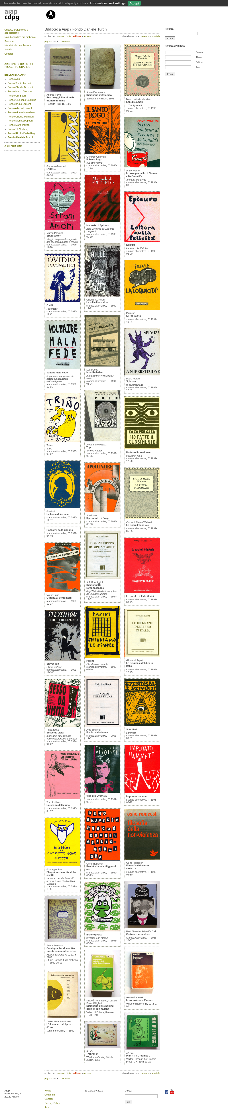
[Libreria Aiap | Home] (25, 15)
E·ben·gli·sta (94, 934)
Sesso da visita (55, 732)
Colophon (50, 1094)
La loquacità (133, 315)
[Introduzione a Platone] (142, 993)
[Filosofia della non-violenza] (142, 858)
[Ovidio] (62, 301)
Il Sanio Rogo (94, 159)
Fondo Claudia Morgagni (21, 116)
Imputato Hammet (136, 796)
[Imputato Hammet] (142, 792)
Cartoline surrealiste (138, 934)
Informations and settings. (108, 3)
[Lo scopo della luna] (62, 798)
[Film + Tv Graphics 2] (142, 1049)
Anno (198, 67)
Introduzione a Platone (139, 1000)
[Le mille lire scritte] (102, 295)
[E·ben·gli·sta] (102, 930)
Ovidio (50, 305)
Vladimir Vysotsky (96, 796)
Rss (47, 1107)
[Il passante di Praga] (102, 511)
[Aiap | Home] (51, 21)
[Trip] (102, 440)
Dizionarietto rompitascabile (95, 586)
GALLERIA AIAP (13, 146)
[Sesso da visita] (62, 726)
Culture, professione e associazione (16, 31)
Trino (50, 445)
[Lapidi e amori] (142, 95)
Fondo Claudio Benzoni (20, 87)
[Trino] (62, 441)
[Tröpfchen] (102, 1047)
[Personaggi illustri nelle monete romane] (62, 90)
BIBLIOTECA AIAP (15, 74)
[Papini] (102, 656)
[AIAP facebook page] (167, 1093)
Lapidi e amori (134, 102)
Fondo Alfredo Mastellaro (21, 112)
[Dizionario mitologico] (102, 88)
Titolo (199, 57)
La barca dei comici (58, 514)
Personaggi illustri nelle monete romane (60, 99)
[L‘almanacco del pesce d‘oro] (62, 1017)
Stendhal (131, 729)
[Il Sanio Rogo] (102, 152)
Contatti (8, 53)
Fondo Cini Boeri (17, 95)
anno (61, 36)
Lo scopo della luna (58, 805)
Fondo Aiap (14, 79)
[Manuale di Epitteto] (102, 221)
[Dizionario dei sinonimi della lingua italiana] (102, 996)
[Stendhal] (142, 725)
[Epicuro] (142, 240)
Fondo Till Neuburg (18, 129)
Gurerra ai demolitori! (59, 597)
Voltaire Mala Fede (57, 372)
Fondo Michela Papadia (20, 120)
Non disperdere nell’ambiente (20, 37)
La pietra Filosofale (137, 525)
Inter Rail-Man (94, 372)
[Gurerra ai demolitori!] (62, 591)
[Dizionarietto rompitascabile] (102, 578)
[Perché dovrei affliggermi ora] (102, 859)
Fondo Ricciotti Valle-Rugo (22, 133)
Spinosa (131, 381)
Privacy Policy (52, 1103)
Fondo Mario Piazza (18, 125)
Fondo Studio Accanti (19, 83)
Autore (199, 52)
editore (77, 36)
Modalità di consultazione (17, 45)
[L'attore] (62, 162)
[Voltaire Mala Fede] (62, 368)
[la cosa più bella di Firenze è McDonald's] (142, 166)
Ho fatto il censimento (139, 452)
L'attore (51, 169)
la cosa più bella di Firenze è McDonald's (141, 174)
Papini (90, 660)
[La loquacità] (142, 309)
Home (48, 1090)
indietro (66, 41)
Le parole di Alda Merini (140, 596)
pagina (48, 41)
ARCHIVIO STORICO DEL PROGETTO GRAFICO (19, 65)
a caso (87, 36)
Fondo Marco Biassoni (20, 91)
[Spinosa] (142, 374)
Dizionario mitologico (99, 95)
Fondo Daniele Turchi (20, 137)
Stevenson (53, 663)
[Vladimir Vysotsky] (102, 792)
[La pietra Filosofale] (142, 518)
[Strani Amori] (62, 229)
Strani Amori (54, 235)
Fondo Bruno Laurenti (19, 104)
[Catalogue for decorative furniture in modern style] (62, 941)
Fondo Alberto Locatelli (20, 108)
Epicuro (130, 244)
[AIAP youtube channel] (172, 1093)
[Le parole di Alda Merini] (142, 592)
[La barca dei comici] (62, 507)
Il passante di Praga (97, 518)
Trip (88, 447)
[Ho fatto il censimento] (142, 448)
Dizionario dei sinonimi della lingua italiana (100, 1007)
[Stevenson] (62, 659)
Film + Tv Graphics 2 (138, 1055)
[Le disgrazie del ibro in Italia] (142, 656)
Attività (8, 49)
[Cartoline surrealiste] (142, 927)
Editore (199, 62)
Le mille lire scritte (97, 302)
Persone (9, 41)
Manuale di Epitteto (97, 225)
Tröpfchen (92, 1053)
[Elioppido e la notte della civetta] (62, 865)
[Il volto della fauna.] (102, 725)
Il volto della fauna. (97, 732)
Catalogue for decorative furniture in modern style (61, 949)
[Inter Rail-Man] (102, 365)
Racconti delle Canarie (60, 530)
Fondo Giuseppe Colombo (22, 100)
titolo (68, 36)
